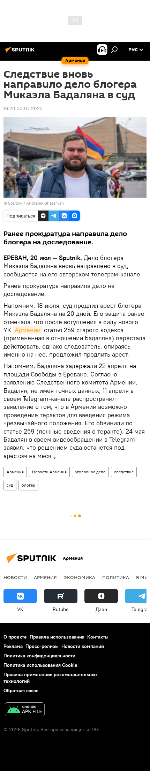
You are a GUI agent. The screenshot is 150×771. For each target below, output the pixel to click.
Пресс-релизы (42, 646)
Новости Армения (49, 471)
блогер (28, 485)
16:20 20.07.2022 (23, 108)
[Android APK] (24, 710)
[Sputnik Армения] (20, 52)
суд (10, 485)
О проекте (15, 637)
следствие (124, 471)
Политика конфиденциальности (39, 655)
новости (15, 577)
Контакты (97, 637)
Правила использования (57, 637)
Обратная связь (20, 690)
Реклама (13, 646)
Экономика (79, 577)
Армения (15, 471)
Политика (115, 577)
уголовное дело (90, 471)
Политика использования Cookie (40, 665)
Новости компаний (82, 646)
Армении (27, 330)
